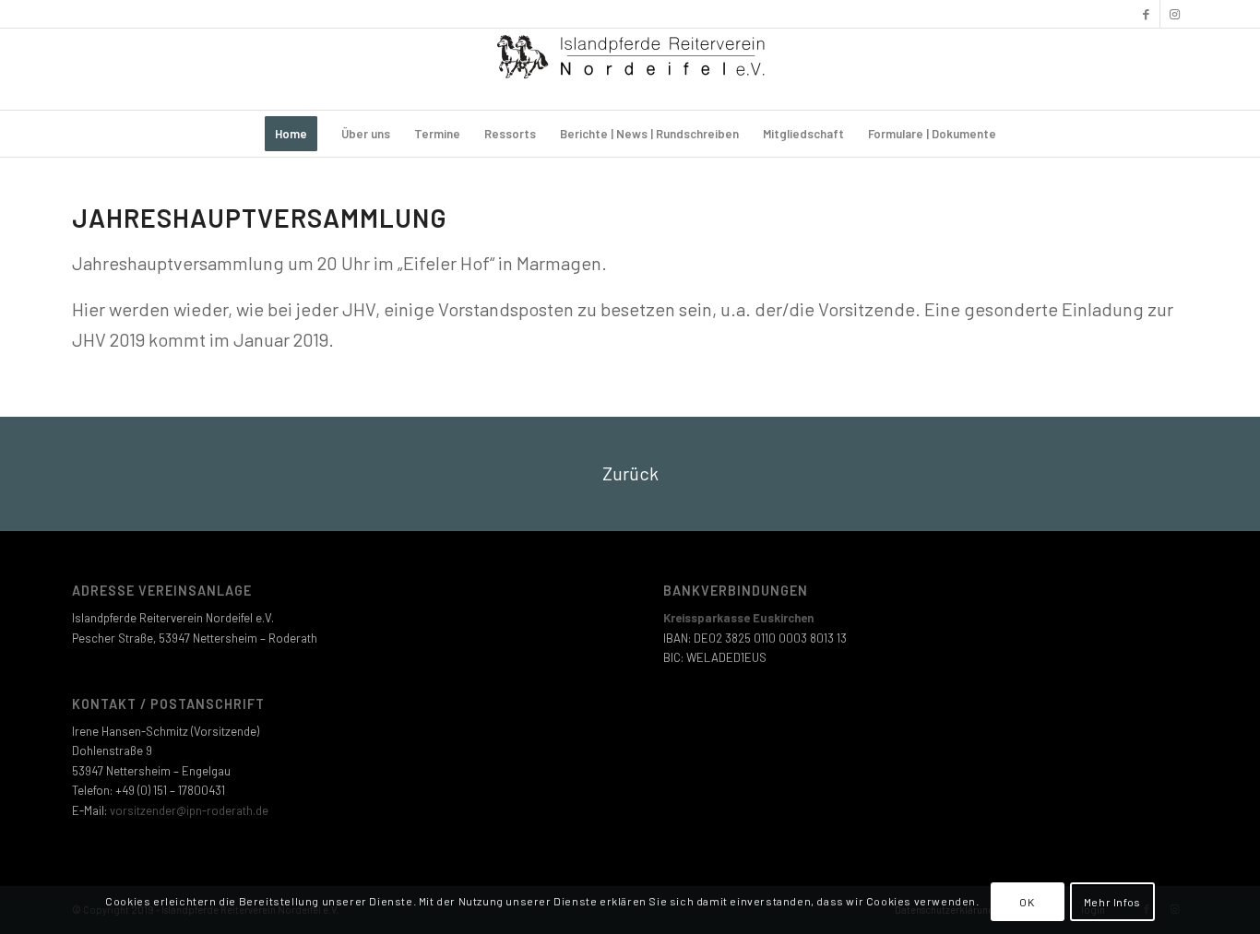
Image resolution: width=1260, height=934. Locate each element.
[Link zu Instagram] (1174, 14)
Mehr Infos (1112, 901)
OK (1026, 901)
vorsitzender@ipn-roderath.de (189, 810)
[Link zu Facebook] (1146, 14)
